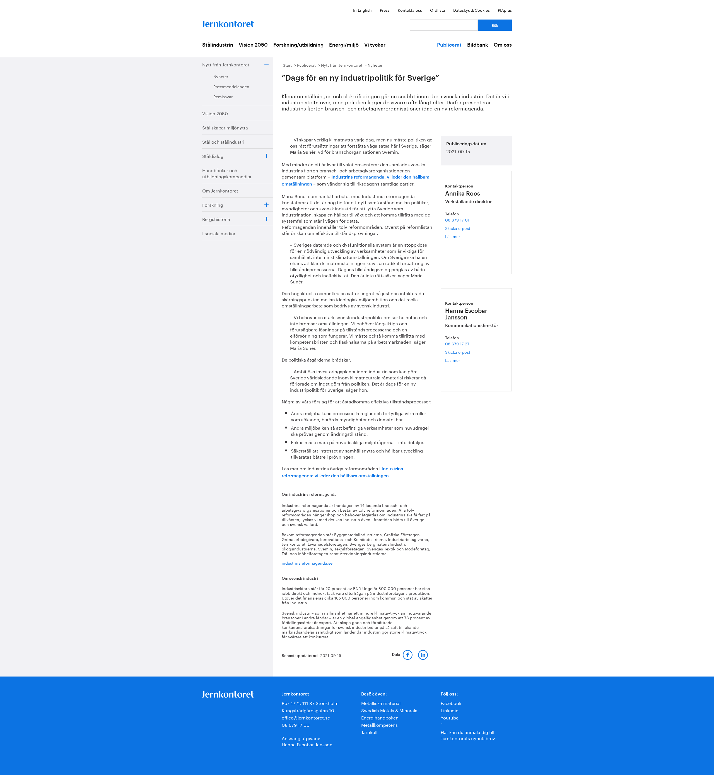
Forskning (212, 204)
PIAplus (505, 10)
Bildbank (477, 44)
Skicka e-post (457, 228)
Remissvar (223, 96)
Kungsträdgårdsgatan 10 (308, 709)
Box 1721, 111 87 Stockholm (310, 702)
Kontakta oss (410, 10)
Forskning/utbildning (298, 44)
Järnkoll (369, 731)
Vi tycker (374, 44)
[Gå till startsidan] (228, 22)
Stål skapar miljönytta (225, 127)
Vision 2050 (253, 44)
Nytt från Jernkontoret (225, 64)
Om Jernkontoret (220, 190)
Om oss (503, 44)
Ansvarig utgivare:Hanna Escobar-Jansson (307, 740)
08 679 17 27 (457, 343)
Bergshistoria (216, 218)
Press (385, 10)
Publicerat (449, 44)
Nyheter (220, 76)
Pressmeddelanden (231, 86)
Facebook (451, 702)
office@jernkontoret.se (306, 717)
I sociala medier (218, 232)
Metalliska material (381, 702)
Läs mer (459, 236)
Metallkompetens (379, 724)
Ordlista (437, 10)
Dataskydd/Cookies (471, 10)
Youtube (450, 717)
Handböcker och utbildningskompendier (227, 172)
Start (287, 65)
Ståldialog (212, 155)
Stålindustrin (217, 44)
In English (362, 10)
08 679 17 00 (296, 724)
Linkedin (450, 709)
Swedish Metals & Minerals (389, 709)
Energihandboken (380, 717)
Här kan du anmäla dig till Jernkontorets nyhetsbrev (468, 734)
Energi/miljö (344, 44)
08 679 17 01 (457, 219)
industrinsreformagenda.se (307, 563)
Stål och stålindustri (223, 141)
